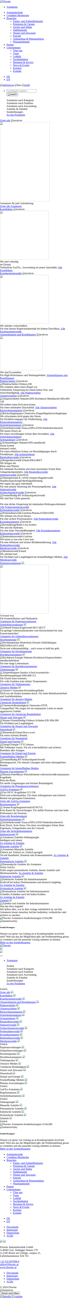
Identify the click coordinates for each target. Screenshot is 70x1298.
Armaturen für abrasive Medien (16, 699)
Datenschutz (13, 1232)
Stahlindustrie (20, 30)
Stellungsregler (7, 834)
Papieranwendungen (10, 563)
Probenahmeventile (10, 510)
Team (16, 53)
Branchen (11, 18)
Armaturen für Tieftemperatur (15, 684)
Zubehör (4, 900)
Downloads (12, 1227)
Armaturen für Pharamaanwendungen (19, 786)
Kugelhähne (6, 209)
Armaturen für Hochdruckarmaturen (18, 666)
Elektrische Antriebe (10, 876)
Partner (10, 44)
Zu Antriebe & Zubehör (12, 843)
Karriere (17, 68)
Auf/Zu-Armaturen (10, 789)
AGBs (10, 1235)
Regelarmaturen (8, 804)
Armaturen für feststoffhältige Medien (19, 768)
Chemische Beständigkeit (13, 702)
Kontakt (17, 71)
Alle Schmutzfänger (24, 454)
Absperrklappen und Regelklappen (18, 334)
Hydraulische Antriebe (11, 888)
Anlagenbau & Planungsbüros (28, 38)
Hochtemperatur (8, 639)
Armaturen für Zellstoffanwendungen (19, 636)
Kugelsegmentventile (11, 273)
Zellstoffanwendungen (11, 624)
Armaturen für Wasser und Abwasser (19, 726)
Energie (17, 36)
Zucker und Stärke (22, 27)
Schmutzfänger (7, 439)
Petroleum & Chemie (24, 24)
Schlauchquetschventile (12, 492)
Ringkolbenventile (9, 457)
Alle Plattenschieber (30, 392)
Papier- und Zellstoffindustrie (28, 21)
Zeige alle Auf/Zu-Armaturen (15, 801)
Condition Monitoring (18, 15)
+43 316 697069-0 (9, 1261)
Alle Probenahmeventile (46, 518)
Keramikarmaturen (9, 521)
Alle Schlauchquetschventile (14, 507)
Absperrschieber (8, 395)
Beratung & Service (23, 62)
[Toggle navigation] (1, 955)
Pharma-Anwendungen (12, 771)
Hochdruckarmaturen (11, 654)
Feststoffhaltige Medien (12, 756)
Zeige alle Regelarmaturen (13, 816)
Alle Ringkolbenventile (36, 472)
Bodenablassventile (10, 533)
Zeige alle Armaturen (11, 206)
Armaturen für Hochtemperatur (16, 651)
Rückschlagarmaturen (11, 410)
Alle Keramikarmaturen (48, 530)
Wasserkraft (6, 729)
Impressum (12, 1229)
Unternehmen (14, 47)
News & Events (21, 65)
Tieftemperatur (7, 669)
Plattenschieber (7, 381)
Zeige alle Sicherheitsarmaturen (16, 831)
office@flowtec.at (9, 1264)
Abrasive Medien (9, 687)
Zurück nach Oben (10, 1293)
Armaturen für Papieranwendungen (18, 621)
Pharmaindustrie (21, 41)
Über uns (17, 50)
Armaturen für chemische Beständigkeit (20, 714)
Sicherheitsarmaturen (10, 425)
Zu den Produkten (16, 114)
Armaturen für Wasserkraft (13, 738)
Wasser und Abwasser (24, 33)
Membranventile (8, 548)
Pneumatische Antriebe (12, 861)
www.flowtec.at (8, 1267)
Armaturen (12, 7)
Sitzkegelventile (8, 474)
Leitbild (17, 56)
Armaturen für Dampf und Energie (18, 753)
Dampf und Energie (10, 741)
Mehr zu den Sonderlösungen (15, 942)
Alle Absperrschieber (46, 407)
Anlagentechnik (15, 12)
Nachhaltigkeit (20, 59)
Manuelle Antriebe (9, 846)
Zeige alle (5, 120)
